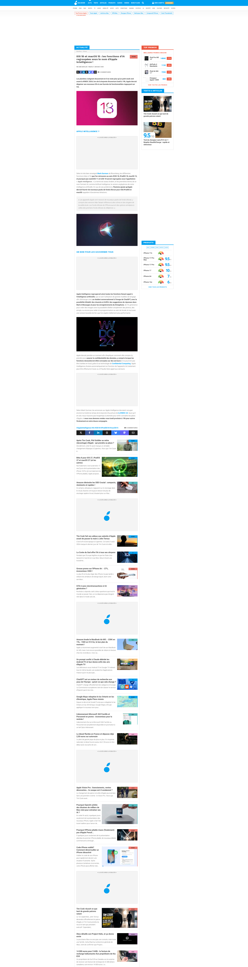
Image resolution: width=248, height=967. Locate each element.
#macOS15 (114, 428)
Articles (103, 3)
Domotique (124, 8)
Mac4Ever (79, 51)
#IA (93, 428)
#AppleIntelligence (83, 428)
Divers (173, 8)
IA (143, 8)
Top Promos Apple (81, 13)
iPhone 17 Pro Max (149, 259)
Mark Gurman (102, 173)
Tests (96, 3)
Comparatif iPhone (152, 13)
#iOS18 (97, 428)
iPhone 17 (147, 270)
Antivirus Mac (104, 13)
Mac (85, 8)
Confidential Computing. (121, 363)
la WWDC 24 (123, 413)
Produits (111, 3)
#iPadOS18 (105, 428)
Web (153, 8)
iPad (80, 8)
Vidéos (126, 3)
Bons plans (135, 3)
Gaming (131, 8)
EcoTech (138, 8)
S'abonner (169, 3)
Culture (159, 8)
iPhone (75, 8)
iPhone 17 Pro (149, 265)
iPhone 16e (148, 282)
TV (94, 8)
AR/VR (112, 8)
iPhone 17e (148, 253)
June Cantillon (83, 66)
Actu (90, 3)
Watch (90, 8)
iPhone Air (147, 276)
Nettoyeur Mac (138, 13)
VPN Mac (115, 13)
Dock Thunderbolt (166, 13)
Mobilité (105, 8)
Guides (119, 3)
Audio (99, 8)
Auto (117, 8)
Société (148, 8)
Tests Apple (93, 13)
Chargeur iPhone (126, 13)
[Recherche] (143, 3)
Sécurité (166, 8)
